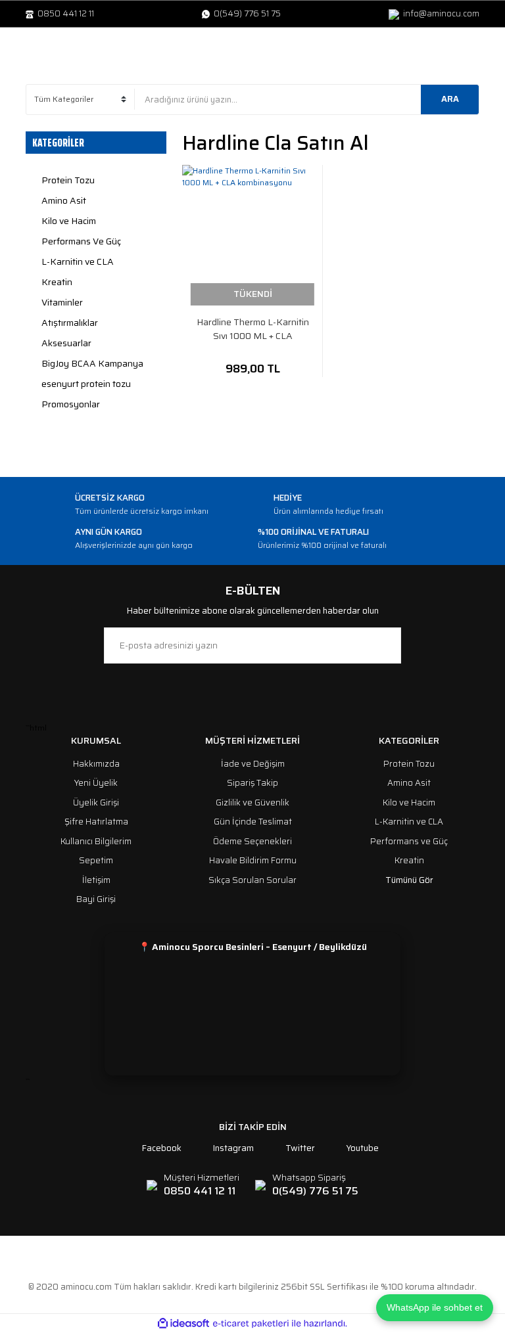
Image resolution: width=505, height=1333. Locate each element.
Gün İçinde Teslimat (253, 821)
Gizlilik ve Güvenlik (252, 802)
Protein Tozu (409, 764)
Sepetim (96, 860)
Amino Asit (409, 783)
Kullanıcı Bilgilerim (96, 841)
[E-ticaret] (250, 1323)
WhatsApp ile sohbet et (435, 1307)
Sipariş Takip (252, 783)
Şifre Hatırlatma (96, 821)
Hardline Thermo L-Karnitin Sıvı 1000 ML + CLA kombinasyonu (253, 329)
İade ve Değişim (253, 764)
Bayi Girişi (96, 899)
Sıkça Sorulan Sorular (252, 880)
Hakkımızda (96, 764)
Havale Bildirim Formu (253, 860)
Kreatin (409, 860)
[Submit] (384, 645)
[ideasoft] (183, 1323)
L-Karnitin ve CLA (409, 821)
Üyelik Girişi (96, 802)
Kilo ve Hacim (409, 802)
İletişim (96, 880)
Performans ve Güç (409, 841)
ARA (450, 99)
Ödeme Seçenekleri (252, 841)
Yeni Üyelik (96, 783)
